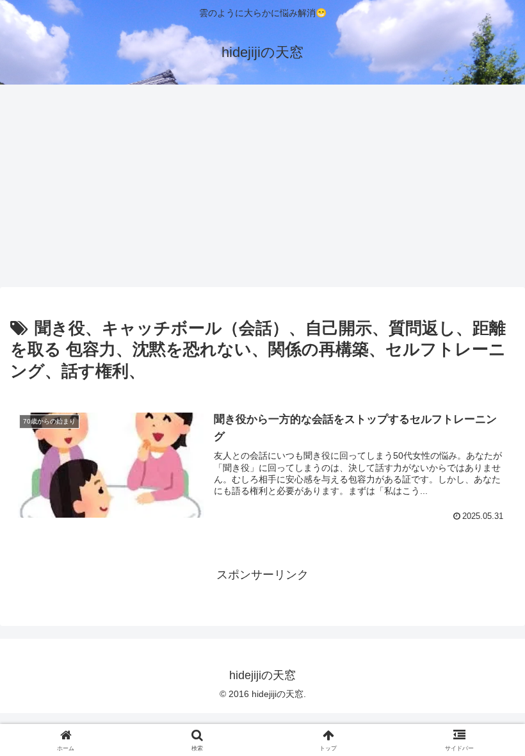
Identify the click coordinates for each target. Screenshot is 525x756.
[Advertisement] (262, 189)
